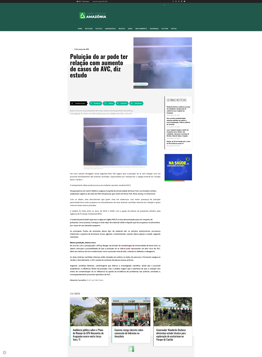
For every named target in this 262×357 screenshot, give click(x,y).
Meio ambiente (141, 84)
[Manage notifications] (4, 352)
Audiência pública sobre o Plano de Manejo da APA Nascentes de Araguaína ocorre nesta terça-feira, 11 (88, 335)
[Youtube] (184, 1)
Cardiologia (126, 245)
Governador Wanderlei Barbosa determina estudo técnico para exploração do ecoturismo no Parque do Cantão (171, 335)
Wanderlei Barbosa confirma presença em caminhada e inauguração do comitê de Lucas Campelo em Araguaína (178, 110)
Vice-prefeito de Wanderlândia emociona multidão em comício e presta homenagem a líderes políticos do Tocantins (178, 121)
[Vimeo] (181, 1)
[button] (164, 5)
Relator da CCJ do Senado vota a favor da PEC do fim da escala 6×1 (178, 142)
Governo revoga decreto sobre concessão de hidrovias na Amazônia (129, 333)
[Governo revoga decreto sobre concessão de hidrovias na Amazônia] (131, 311)
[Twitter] (179, 1)
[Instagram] (176, 1)
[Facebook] (173, 1)
